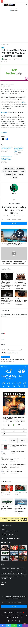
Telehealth (8, 174)
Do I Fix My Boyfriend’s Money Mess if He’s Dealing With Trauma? (6, 158)
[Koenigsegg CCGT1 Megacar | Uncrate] (5, 558)
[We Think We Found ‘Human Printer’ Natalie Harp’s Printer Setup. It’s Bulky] (14, 558)
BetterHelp (23, 103)
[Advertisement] (14, 27)
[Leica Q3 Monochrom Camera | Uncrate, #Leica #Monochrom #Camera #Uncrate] (21, 293)
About (10, 617)
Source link (4, 132)
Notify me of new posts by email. (9, 352)
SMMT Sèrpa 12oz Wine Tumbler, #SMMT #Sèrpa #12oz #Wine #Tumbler (7, 300)
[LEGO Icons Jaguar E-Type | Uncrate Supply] (7, 502)
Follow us (3, 582)
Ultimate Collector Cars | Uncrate (18, 445)
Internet (17, 573)
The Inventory (19, 174)
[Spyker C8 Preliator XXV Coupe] (21, 488)
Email (2, 339)
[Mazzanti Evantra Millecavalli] (5, 453)
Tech (21, 617)
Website (3, 344)
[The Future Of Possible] (5, 473)
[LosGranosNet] (14, 10)
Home (3, 44)
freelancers (18, 571)
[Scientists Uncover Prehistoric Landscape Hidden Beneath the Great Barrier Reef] (21, 502)
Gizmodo (24, 571)
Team (14, 617)
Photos (3, 576)
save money (15, 576)
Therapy (14, 177)
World (18, 617)
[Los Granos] (9, 5)
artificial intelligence (11, 568)
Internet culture (13, 171)
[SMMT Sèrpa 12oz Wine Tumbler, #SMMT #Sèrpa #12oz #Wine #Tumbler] (7, 293)
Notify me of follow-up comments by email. (12, 349)
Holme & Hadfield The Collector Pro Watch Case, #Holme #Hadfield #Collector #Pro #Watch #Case (20, 283)
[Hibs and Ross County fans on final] (5, 460)
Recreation (9, 576)
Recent (13, 440)
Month (23, 171)
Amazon (3, 568)
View (10, 578)
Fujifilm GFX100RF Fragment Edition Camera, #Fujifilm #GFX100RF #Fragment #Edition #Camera (6, 283)
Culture (22, 568)
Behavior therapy (9, 168)
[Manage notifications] (24, 624)
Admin (4, 59)
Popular (4, 440)
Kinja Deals (23, 573)
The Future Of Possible (16, 471)
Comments (22, 440)
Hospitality (4, 573)
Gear (7, 44)
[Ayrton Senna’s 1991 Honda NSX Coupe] (7, 488)
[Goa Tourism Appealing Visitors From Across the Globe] (5, 467)
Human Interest (11, 573)
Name (3, 333)
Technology (22, 576)
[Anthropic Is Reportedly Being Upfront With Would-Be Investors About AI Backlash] (23, 553)
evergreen (11, 571)
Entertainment (4, 571)
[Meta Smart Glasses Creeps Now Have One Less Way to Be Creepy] (5, 547)
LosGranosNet (4, 615)
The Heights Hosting (22, 615)
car (18, 568)
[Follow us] (26, 519)
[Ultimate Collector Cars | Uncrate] (5, 447)
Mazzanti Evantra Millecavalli (17, 451)
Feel (4, 171)
